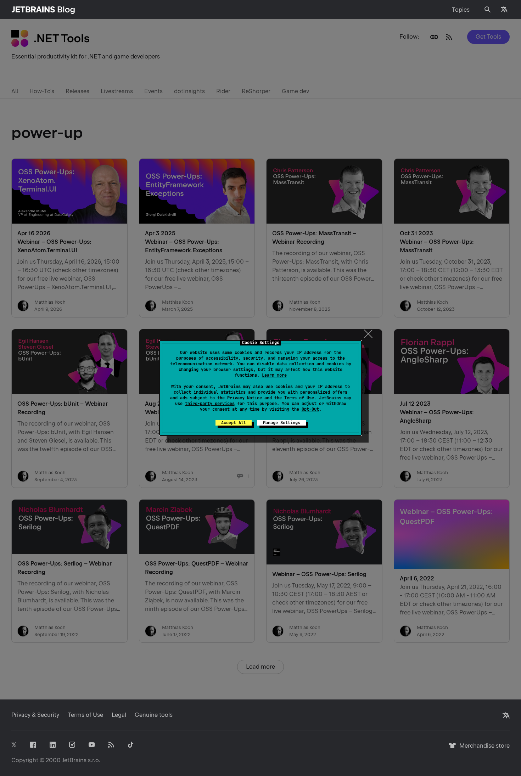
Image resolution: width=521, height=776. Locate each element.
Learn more (274, 375)
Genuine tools (154, 715)
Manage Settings (281, 423)
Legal (119, 715)
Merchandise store (482, 749)
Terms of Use (299, 398)
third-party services (210, 403)
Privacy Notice (244, 398)
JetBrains (74, 760)
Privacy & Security (35, 715)
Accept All (233, 423)
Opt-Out (310, 409)
